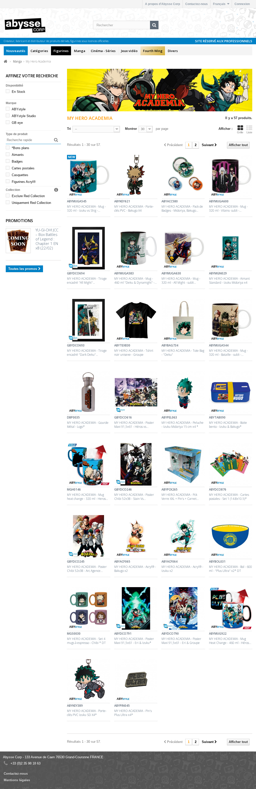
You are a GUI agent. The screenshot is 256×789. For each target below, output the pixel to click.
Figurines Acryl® (24, 182)
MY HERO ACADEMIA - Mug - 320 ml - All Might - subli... (181, 281)
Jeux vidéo (129, 51)
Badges (17, 161)
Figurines (61, 51)
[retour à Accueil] (6, 61)
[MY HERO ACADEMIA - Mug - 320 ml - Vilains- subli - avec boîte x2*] (230, 177)
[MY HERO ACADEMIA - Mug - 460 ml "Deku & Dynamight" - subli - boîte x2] (136, 249)
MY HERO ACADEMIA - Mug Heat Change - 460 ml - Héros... (230, 641)
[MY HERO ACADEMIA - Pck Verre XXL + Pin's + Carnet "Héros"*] (183, 465)
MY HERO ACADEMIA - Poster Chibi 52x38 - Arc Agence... (87, 569)
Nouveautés (15, 51)
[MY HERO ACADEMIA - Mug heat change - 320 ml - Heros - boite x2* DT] (88, 465)
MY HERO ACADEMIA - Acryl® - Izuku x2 (182, 569)
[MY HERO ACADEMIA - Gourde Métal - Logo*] (88, 393)
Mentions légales (17, 780)
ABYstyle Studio (24, 116)
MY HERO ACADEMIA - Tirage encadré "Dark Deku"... (87, 353)
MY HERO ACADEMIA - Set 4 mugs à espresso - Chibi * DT (86, 641)
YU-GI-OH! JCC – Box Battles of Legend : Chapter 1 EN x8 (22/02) (47, 238)
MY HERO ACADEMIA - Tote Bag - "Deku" (183, 353)
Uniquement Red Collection (31, 203)
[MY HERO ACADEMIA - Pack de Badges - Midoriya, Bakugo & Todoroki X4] (183, 177)
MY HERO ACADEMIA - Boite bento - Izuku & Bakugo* (228, 425)
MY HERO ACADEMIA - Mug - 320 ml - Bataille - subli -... (228, 353)
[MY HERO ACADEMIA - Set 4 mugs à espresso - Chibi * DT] (88, 609)
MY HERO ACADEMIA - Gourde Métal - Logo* (87, 425)
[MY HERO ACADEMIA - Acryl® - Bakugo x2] (136, 537)
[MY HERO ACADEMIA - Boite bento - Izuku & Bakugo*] (230, 393)
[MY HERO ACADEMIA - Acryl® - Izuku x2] (183, 537)
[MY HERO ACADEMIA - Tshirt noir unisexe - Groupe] (136, 321)
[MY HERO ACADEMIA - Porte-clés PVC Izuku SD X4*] (88, 681)
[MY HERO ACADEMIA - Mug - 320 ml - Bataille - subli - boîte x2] (230, 321)
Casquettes (20, 175)
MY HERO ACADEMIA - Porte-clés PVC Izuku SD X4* (86, 713)
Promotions (19, 220)
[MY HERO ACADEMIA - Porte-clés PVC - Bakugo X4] (136, 177)
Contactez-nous (196, 4)
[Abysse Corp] (31, 25)
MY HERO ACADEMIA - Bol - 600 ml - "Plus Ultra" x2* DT (230, 569)
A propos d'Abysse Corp (162, 4)
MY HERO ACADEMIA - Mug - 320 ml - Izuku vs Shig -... (86, 209)
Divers (173, 51)
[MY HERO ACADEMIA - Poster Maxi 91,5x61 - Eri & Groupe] (183, 609)
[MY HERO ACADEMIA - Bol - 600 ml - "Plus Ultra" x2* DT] (230, 537)
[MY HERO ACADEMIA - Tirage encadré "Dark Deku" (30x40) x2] (88, 321)
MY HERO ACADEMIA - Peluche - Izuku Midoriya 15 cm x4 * (183, 425)
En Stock (18, 92)
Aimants (18, 155)
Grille (240, 132)
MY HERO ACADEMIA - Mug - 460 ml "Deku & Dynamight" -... (135, 281)
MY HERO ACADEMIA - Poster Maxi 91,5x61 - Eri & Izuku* (134, 641)
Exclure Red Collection (28, 196)
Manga (79, 51)
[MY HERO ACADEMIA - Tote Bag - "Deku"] (183, 321)
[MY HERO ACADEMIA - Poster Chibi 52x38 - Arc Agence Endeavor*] (88, 537)
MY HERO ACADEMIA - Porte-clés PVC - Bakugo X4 (134, 209)
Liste (249, 132)
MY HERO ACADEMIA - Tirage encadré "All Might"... (87, 281)
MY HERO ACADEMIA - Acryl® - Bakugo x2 (135, 569)
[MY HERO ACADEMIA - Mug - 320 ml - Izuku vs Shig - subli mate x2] (88, 177)
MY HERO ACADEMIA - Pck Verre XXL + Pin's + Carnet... (180, 497)
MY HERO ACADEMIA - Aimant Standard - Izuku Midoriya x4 (229, 281)
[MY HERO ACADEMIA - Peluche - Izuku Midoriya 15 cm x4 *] (183, 393)
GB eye (17, 123)
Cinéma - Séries (103, 51)
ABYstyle (19, 109)
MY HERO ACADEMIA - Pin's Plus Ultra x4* (133, 713)
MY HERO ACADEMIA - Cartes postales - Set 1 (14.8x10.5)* (229, 497)
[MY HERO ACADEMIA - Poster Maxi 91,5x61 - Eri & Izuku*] (136, 609)
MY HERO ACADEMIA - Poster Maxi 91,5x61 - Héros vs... (134, 425)
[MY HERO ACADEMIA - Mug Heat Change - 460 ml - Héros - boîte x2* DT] (230, 609)
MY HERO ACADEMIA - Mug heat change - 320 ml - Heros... (87, 497)
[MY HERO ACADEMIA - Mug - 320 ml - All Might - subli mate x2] (183, 249)
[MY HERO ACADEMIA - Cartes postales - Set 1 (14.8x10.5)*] (230, 465)
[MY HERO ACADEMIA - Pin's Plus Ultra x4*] (136, 681)
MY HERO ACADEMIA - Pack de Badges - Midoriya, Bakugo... (182, 209)
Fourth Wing (152, 51)
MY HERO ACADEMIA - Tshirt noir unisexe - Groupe (133, 353)
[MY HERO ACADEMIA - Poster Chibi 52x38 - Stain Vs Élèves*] (136, 465)
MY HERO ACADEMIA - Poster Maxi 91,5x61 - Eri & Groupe (181, 641)
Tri (69, 129)
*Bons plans (20, 148)
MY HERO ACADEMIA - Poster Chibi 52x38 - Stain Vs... (134, 497)
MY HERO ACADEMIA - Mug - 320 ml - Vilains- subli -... (228, 209)
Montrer (131, 129)
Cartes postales (23, 168)
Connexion (242, 4)
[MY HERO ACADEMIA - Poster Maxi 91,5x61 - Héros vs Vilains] (136, 393)
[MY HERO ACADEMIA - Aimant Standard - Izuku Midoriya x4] (230, 249)
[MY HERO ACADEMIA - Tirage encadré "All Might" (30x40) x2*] (88, 249)
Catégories (39, 51)
